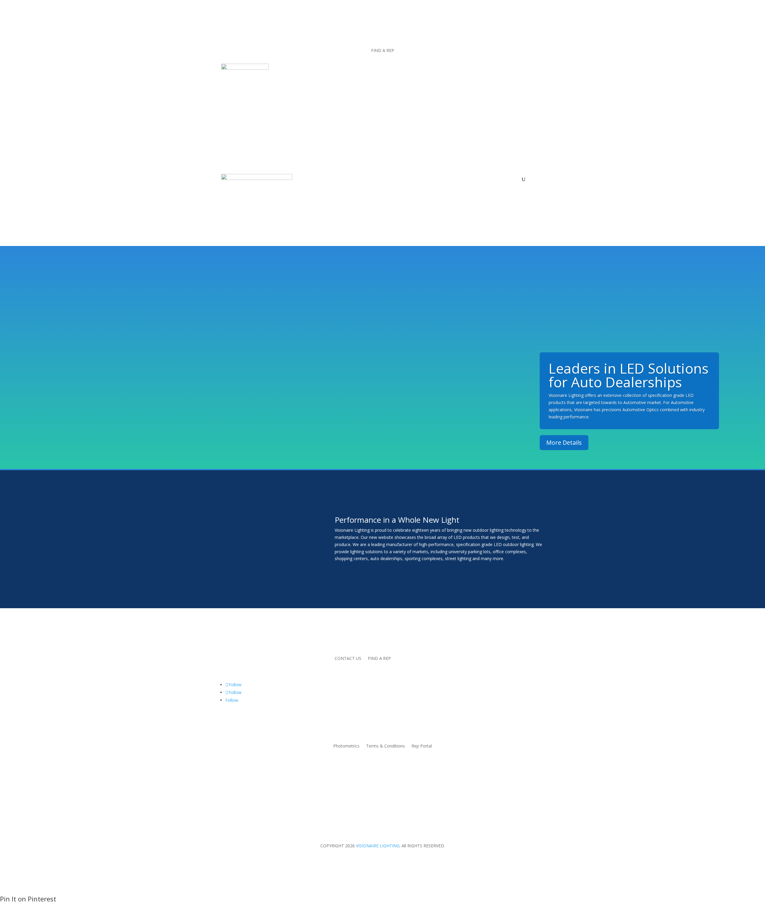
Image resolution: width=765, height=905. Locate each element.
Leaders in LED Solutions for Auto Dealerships (629, 375)
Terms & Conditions (385, 746)
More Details (564, 442)
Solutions (443, 179)
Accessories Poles (403, 179)
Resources (474, 179)
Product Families (357, 179)
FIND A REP (382, 50)
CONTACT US (348, 658)
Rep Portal (421, 746)
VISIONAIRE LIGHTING (378, 846)
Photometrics (346, 746)
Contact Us (507, 179)
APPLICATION (315, 179)
